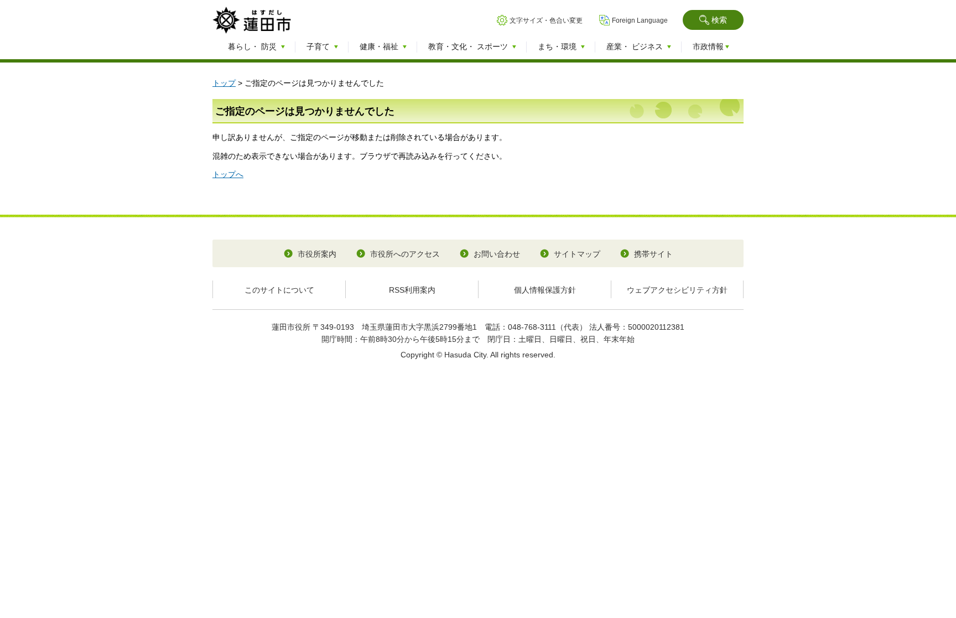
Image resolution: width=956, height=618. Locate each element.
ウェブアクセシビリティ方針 (677, 289)
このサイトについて (279, 289)
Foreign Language (640, 20)
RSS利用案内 (412, 289)
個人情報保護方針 (545, 289)
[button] (713, 20)
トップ (224, 83)
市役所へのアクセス (405, 254)
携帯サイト (653, 254)
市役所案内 (317, 254)
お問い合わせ (497, 254)
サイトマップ (577, 254)
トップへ (227, 174)
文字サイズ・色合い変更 (546, 20)
